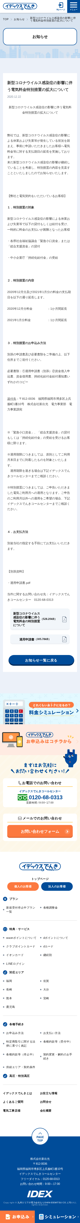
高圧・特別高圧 (19, 1075)
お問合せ (46, 1101)
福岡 (9, 981)
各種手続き (16, 1024)
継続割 (47, 955)
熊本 (9, 998)
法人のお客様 (57, 886)
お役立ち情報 (49, 1093)
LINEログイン (15, 963)
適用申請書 (35, 639)
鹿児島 (10, 1006)
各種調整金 (50, 907)
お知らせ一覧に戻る (41, 660)
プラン (13, 898)
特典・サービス (19, 929)
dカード (48, 946)
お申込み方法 (15, 1033)
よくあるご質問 (13, 1101)
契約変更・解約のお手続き (58, 1056)
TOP (6, 19)
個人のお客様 (23, 886)
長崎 (9, 989)
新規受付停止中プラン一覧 (20, 909)
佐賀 (46, 981)
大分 (46, 989)
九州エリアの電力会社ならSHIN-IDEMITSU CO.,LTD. (44, 1202)
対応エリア (16, 972)
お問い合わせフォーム (40, 831)
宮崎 (46, 998)
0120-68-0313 (46, 797)
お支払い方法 (52, 1033)
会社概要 (46, 1110)
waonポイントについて (21, 937)
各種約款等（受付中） (58, 1041)
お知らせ (19, 19)
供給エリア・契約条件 (20, 1067)
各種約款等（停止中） (20, 1054)
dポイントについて (55, 937)
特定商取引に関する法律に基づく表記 (20, 1043)
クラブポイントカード (20, 946)
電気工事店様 (11, 1110)
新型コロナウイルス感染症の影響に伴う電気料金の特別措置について (35, 619)
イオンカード (15, 955)
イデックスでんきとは (17, 1093)
